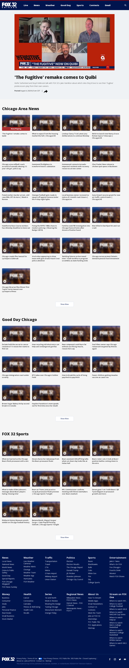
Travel (47, 564)
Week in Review (51, 601)
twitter (120, 659)
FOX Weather (29, 581)
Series (48, 594)
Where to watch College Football (116, 605)
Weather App (29, 575)
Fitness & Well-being (32, 607)
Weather (28, 557)
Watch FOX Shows (116, 576)
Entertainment (117, 557)
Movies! (112, 573)
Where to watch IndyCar (115, 618)
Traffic (48, 557)
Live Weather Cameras (29, 562)
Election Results (73, 564)
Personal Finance (9, 610)
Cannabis (27, 604)
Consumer (6, 601)
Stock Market (7, 619)
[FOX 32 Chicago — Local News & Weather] (10, 5)
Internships (92, 619)
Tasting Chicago (51, 607)
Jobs (4, 607)
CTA (46, 567)
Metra (47, 570)
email (125, 659)
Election (70, 561)
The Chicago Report (75, 567)
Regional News (75, 594)
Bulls (90, 567)
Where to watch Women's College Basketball (116, 632)
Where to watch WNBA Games (115, 639)
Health (27, 594)
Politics (71, 557)
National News (8, 564)
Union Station (50, 579)
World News (7, 567)
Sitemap (91, 628)
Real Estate (6, 613)
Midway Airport (51, 576)
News (5, 557)
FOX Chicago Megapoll (7, 582)
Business (5, 598)
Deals (4, 604)
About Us (93, 594)
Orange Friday (50, 613)
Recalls (26, 613)
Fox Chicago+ (115, 567)
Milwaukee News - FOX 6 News (74, 599)
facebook (110, 659)
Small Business (8, 616)
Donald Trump (72, 570)
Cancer (26, 598)
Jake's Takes (114, 561)
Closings (27, 569)
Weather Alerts (30, 566)
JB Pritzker (71, 573)
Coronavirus (28, 601)
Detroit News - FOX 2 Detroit (75, 604)
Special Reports (8, 578)
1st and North (50, 598)
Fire (89, 576)
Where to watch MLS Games (118, 644)
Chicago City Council (75, 579)
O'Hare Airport (51, 573)
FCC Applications (95, 625)
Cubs (90, 570)
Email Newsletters (95, 604)
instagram (115, 659)
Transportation (51, 561)
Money (6, 594)
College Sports (94, 582)
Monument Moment (53, 610)
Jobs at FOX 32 (94, 616)
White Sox (92, 573)
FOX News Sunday (9, 587)
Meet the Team (94, 613)
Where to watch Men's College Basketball (115, 625)
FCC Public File (94, 622)
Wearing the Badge (53, 604)
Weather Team (30, 572)
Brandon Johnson (74, 576)
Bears (90, 561)
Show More (64, 304)
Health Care (28, 610)
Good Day (6, 575)
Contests (91, 610)
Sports (91, 557)
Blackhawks (93, 564)
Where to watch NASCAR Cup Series (117, 613)
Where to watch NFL (117, 601)
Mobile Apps (93, 601)
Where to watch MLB (118, 609)
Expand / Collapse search (125, 5)
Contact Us (92, 607)
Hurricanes (28, 578)
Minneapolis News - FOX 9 (75, 609)
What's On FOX (115, 564)
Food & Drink (114, 570)
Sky (89, 579)
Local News (7, 561)
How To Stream (94, 598)
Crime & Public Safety (8, 571)
